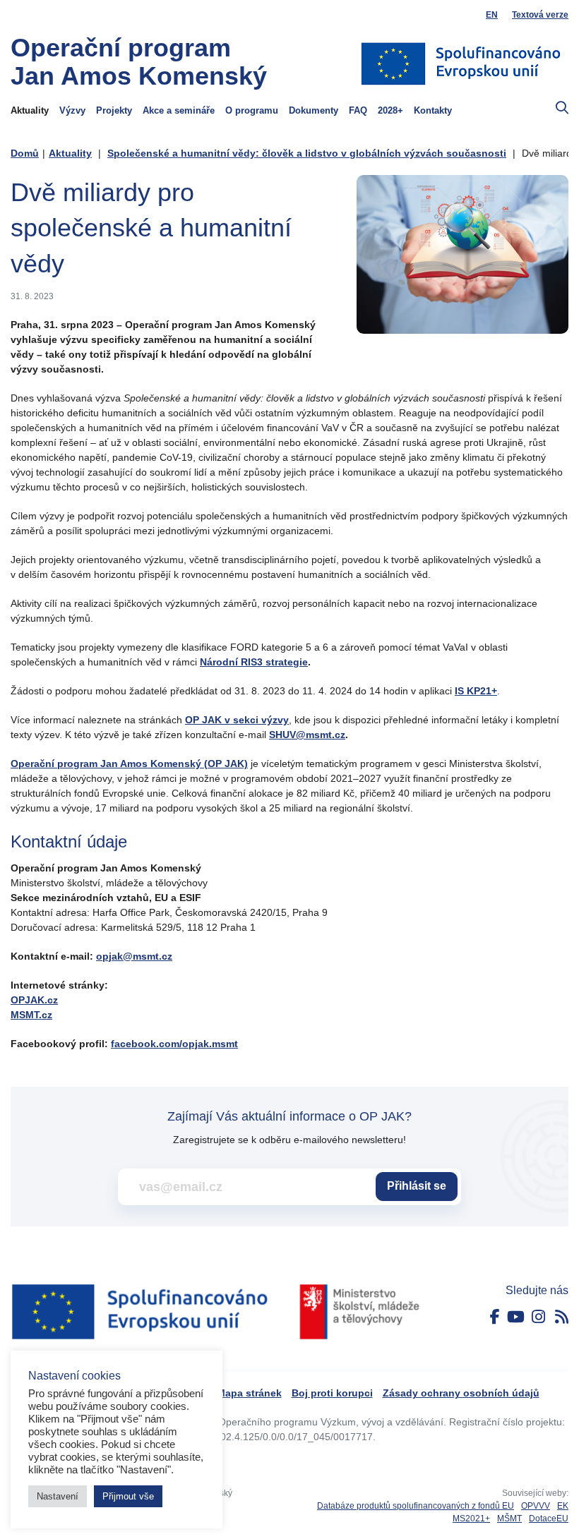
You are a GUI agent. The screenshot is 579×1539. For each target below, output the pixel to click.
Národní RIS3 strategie (254, 662)
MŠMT (509, 1518)
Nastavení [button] (57, 1496)
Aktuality (30, 111)
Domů (25, 153)
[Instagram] (538, 1317)
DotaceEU (548, 1518)
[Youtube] (516, 1317)
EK (562, 1506)
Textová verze (540, 15)
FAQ (358, 111)
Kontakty (433, 111)
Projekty (114, 111)
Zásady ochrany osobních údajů (461, 1393)
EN (492, 15)
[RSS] (561, 1317)
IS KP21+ (476, 690)
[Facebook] (495, 1317)
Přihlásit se (416, 1186)
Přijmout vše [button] (128, 1496)
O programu (251, 111)
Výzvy (72, 111)
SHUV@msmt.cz (307, 734)
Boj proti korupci (332, 1393)
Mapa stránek (249, 1393)
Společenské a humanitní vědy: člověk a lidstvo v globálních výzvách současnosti (306, 153)
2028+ (390, 111)
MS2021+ (471, 1518)
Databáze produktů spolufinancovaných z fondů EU (415, 1506)
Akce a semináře (179, 111)
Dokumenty (313, 111)
